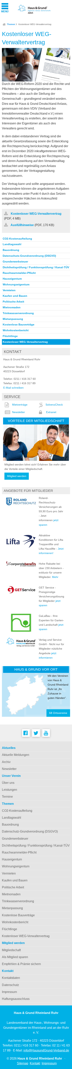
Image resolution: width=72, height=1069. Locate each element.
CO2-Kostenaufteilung (17, 238)
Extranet (51, 412)
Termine (7, 796)
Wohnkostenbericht (16, 330)
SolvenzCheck (54, 404)
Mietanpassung (13, 318)
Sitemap (22, 1063)
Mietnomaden (12, 307)
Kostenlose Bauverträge (18, 324)
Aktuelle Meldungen (15, 754)
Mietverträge (19, 404)
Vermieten (9, 290)
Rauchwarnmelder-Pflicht (19, 272)
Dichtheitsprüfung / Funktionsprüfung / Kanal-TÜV (36, 267)
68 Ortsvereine (58, 713)
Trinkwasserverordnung (18, 313)
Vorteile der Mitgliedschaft (36, 421)
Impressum (9, 992)
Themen (11, 24)
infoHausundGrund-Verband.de (46, 1050)
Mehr (55, 577)
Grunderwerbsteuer (15, 261)
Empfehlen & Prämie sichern (21, 964)
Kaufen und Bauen (15, 295)
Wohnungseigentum (16, 284)
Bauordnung (11, 250)
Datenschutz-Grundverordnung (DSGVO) (29, 255)
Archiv (6, 762)
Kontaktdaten (11, 977)
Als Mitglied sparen (15, 957)
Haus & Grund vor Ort (36, 669)
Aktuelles (9, 748)
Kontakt (7, 971)
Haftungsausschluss (16, 998)
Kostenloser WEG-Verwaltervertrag (34, 24)
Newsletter (18, 412)
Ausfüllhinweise (22, 225)
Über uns (8, 782)
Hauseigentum (12, 278)
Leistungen (9, 789)
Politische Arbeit (13, 301)
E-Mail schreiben (13, 387)
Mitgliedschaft (11, 950)
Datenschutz (10, 985)
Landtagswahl (12, 244)
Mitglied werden (16, 476)
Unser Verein (11, 775)
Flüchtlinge (10, 336)
